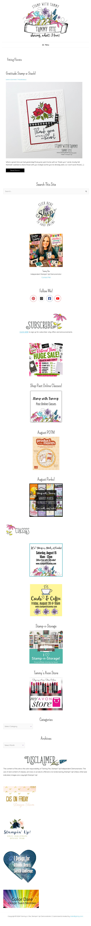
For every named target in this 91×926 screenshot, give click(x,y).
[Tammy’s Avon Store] (46, 693)
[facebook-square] (50, 298)
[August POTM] (46, 453)
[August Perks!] (46, 500)
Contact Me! (46, 277)
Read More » (15, 170)
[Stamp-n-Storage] (46, 647)
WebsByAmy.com (76, 916)
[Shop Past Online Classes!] (46, 406)
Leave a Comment (11, 79)
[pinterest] (34, 298)
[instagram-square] (42, 298)
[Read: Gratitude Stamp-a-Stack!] (45, 120)
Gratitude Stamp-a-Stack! (21, 73)
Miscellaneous (22, 79)
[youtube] (58, 298)
